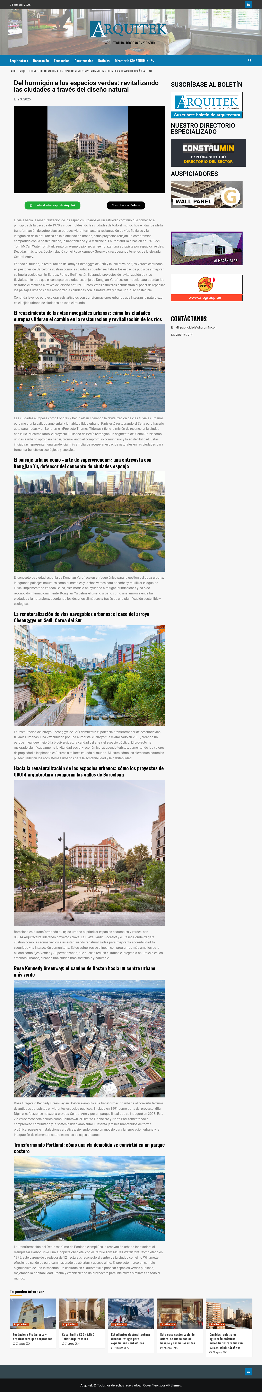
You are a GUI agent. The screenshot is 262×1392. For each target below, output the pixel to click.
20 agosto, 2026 (171, 1347)
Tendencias (61, 60)
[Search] (249, 60)
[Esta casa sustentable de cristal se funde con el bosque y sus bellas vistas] (180, 1314)
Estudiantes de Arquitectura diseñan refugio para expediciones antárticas (130, 1338)
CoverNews (151, 1385)
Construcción (84, 60)
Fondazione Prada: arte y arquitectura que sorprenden (32, 1336)
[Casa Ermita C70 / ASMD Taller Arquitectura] (82, 1314)
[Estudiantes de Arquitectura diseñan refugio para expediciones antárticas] (131, 1314)
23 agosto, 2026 (23, 1343)
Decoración (41, 60)
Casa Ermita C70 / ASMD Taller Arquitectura (78, 1336)
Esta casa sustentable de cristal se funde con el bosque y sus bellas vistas (177, 1338)
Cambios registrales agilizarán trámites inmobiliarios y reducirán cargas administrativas (226, 1340)
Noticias (104, 60)
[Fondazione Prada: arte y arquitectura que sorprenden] (33, 1314)
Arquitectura (19, 60)
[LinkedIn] (248, 4)
